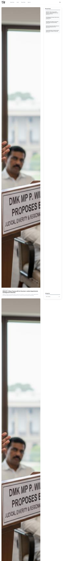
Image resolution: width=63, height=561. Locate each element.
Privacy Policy (23, 2)
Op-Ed (18, 2)
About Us (29, 2)
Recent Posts (12, 2)
